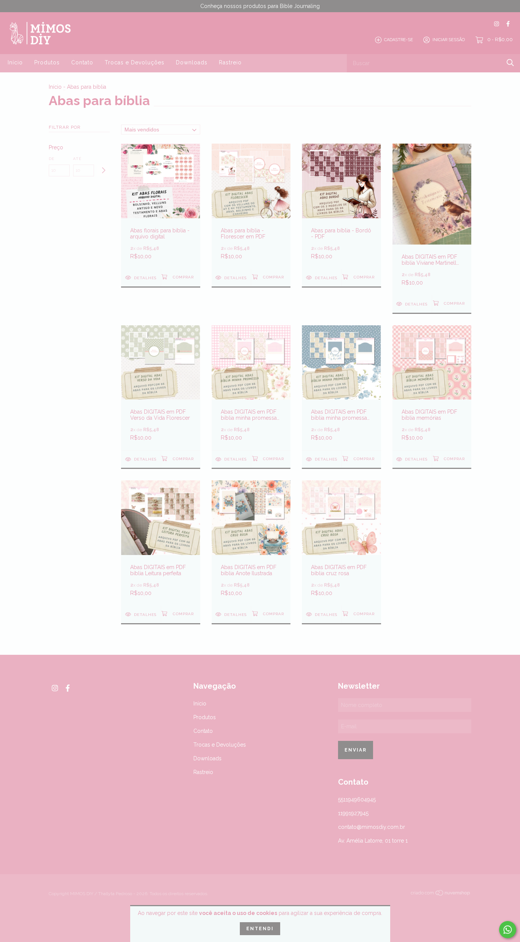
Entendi (260, 928)
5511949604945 (357, 799)
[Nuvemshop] (440, 894)
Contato (82, 62)
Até (77, 159)
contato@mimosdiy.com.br (371, 827)
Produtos (47, 62)
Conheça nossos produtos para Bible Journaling (260, 6)
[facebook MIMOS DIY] (508, 24)
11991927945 (353, 813)
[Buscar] (510, 62)
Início (15, 62)
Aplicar (103, 170)
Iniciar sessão (448, 39)
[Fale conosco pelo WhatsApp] (507, 929)
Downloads (191, 62)
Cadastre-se (398, 39)
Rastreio (230, 62)
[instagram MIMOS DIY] (496, 24)
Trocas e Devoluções (134, 62)
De (51, 159)
